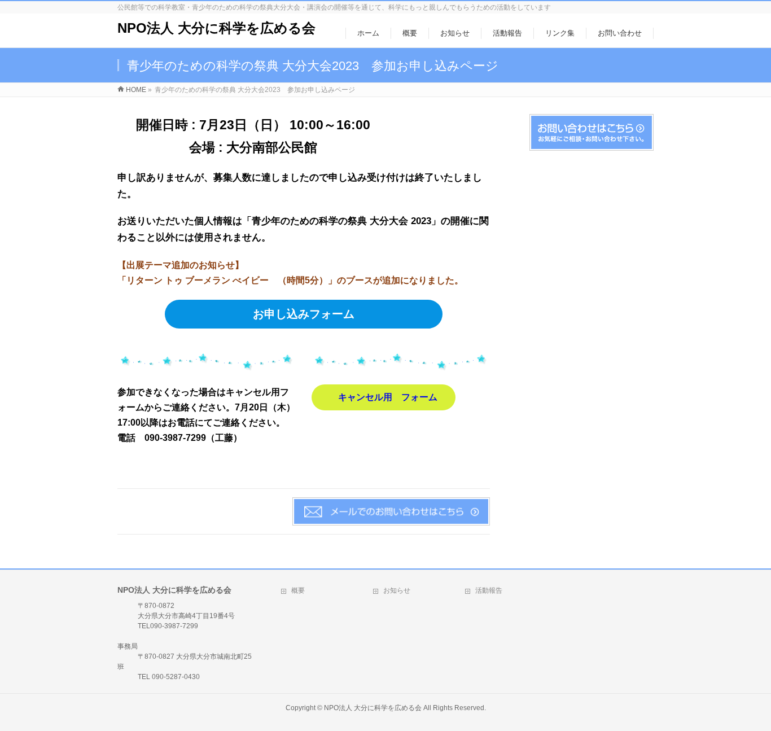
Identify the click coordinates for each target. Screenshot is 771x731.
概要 (298, 590)
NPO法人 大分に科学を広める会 (216, 28)
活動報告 (488, 590)
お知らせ (396, 590)
